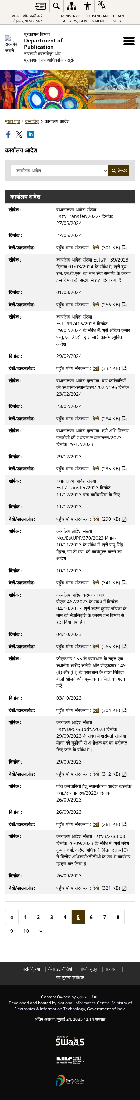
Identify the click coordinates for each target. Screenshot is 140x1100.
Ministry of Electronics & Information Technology (73, 1005)
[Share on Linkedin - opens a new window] (31, 134)
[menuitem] (56, 6)
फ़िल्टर (122, 170)
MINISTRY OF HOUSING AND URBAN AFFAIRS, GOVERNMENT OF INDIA (92, 18)
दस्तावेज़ (32, 121)
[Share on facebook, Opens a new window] (9, 134)
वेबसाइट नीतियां (60, 969)
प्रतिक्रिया (31, 969)
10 (26, 931)
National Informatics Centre (83, 1002)
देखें (96, 247)
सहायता (111, 969)
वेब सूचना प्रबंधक (70, 977)
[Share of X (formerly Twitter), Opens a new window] (20, 134)
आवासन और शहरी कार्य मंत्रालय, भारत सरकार (27, 18)
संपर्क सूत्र (88, 969)
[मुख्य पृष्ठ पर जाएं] (40, 6)
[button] (129, 41)
